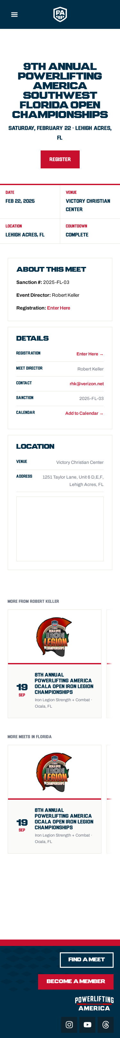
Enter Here (58, 308)
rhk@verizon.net (87, 383)
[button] (14, 14)
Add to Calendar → (84, 413)
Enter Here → (90, 354)
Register (60, 159)
